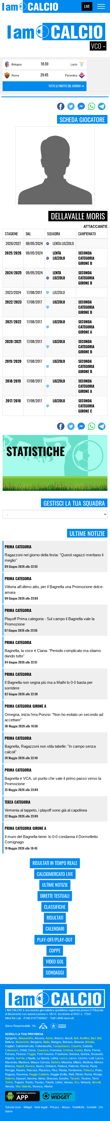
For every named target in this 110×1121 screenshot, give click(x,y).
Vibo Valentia (23, 1086)
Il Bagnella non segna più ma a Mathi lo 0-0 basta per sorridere (49, 685)
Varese (68, 1082)
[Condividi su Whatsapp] (92, 106)
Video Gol (55, 961)
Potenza (88, 1070)
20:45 (44, 74)
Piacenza (44, 1070)
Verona (9, 1086)
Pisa (54, 1070)
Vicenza (37, 1086)
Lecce (63, 1058)
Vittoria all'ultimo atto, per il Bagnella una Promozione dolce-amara (54, 589)
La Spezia (43, 1058)
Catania (87, 1046)
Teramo (86, 1078)
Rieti (71, 1074)
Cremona (55, 1050)
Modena (88, 1062)
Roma (15, 75)
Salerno (10, 1078)
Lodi (91, 1058)
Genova (74, 1054)
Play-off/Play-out (54, 939)
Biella (46, 1042)
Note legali (41, 1107)
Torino (9, 1082)
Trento (29, 1082)
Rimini (79, 1074)
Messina (66, 1062)
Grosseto (97, 1054)
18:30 (44, 63)
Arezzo (58, 1038)
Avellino (84, 1038)
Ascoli (68, 1038)
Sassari (21, 1078)
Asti (76, 1038)
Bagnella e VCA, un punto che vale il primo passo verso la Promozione (53, 781)
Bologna (16, 64)
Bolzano (68, 1042)
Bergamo (36, 1042)
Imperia (9, 1058)
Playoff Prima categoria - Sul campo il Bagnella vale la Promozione (49, 621)
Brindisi (89, 1042)
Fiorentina (71, 75)
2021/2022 (13, 321)
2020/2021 (13, 341)
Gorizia (85, 1054)
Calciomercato (25, 1046)
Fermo (96, 1050)
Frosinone (61, 1054)
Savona (32, 1078)
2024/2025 (13, 272)
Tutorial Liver (13, 1107)
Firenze (21, 1054)
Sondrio (64, 1078)
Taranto (75, 1078)
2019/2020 (13, 361)
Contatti (91, 1107)
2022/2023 (13, 302)
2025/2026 (13, 253)
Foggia (31, 1054)
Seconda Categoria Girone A (86, 327)
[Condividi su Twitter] (72, 106)
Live (87, 6)
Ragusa (10, 1074)
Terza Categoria (17, 802)
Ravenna (22, 1074)
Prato (98, 1070)
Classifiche (54, 906)
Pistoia (63, 1070)
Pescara (32, 1070)
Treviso (39, 1082)
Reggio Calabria (39, 1074)
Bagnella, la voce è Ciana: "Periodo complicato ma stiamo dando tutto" (53, 653)
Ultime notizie (55, 884)
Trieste (49, 1082)
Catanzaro (11, 1050)
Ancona (39, 1038)
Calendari (55, 928)
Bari (93, 1038)
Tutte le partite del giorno (65, 86)
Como (32, 1050)
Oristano (50, 1066)
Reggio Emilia (58, 1074)
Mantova (23, 1062)
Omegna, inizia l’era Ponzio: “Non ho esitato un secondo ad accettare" (54, 717)
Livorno (82, 1058)
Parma (84, 1066)
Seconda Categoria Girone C (86, 406)
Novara (30, 1066)
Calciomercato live (55, 874)
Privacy (54, 1107)
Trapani (19, 1082)
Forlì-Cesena (45, 1054)
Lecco (72, 1058)
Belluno (9, 1042)
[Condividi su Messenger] (82, 106)
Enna (87, 1050)
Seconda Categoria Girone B (86, 258)
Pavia (93, 1066)
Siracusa (52, 1078)
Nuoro (40, 1066)
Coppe (54, 950)
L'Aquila (30, 1058)
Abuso (66, 1107)
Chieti (23, 1050)
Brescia (79, 1042)
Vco (76, 1082)
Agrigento (11, 1038)
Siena (41, 1078)
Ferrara (10, 1054)
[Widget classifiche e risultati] (57, 1096)
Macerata (11, 1062)
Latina (54, 1058)
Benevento (22, 1042)
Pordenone (75, 1070)
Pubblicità (78, 1107)
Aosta (49, 1038)
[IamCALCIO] (55, 998)
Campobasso (61, 1046)
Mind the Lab (13, 1018)
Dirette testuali (54, 895)
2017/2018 (13, 400)
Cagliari (9, 1046)
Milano (77, 1062)
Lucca (99, 1058)
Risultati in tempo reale (54, 863)
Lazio (74, 64)
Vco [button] (97, 46)
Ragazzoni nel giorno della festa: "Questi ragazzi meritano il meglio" (54, 557)
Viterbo (48, 1086)
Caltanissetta (43, 1046)
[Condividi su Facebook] (61, 106)
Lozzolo (59, 302)
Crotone (68, 1050)
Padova (62, 1066)
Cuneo (78, 1050)
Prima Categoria (18, 546)
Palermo (74, 1066)
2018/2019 (13, 381)
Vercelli (96, 1082)
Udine (58, 1082)
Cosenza (42, 1050)
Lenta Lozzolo (59, 255)
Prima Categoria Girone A (25, 706)
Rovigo (97, 1074)
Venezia (85, 1082)
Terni (95, 1078)
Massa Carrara (40, 1062)
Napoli (20, 1066)
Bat (99, 1038)
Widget (28, 1107)
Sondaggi (55, 972)
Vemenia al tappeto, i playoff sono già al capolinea (46, 810)
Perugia (10, 1070)
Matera (55, 1062)
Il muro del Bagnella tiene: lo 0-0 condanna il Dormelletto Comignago (51, 839)
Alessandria (25, 1038)
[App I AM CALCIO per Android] (22, 1096)
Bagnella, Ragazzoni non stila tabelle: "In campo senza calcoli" (50, 749)
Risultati (55, 917)
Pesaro (20, 1070)
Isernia (20, 1058)
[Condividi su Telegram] (102, 106)
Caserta (76, 1046)
